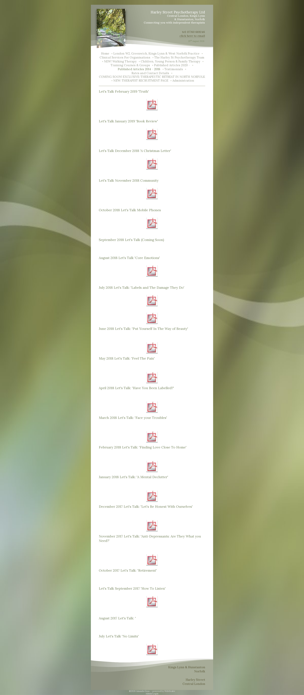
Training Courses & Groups (130, 65)
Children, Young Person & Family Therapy (170, 61)
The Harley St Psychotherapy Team (179, 57)
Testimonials (174, 69)
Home (105, 53)
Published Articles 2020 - (172, 65)
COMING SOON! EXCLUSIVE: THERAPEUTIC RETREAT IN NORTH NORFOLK (152, 77)
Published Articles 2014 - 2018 (139, 69)
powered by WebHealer (163, 691)
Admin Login (152, 693)
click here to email (192, 36)
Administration (183, 80)
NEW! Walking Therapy (120, 61)
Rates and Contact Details (150, 73)
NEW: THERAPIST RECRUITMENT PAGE (140, 80)
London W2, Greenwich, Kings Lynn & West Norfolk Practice (156, 53)
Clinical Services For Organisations (125, 57)
